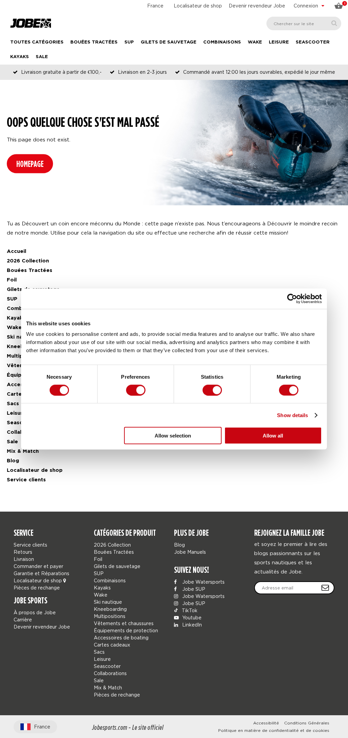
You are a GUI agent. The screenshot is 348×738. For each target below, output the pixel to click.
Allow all (273, 436)
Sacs (13, 403)
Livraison (24, 559)
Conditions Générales (306, 723)
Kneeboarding (110, 609)
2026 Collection (28, 261)
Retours (23, 551)
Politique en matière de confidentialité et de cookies (273, 730)
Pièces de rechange (37, 587)
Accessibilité (266, 723)
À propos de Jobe (35, 612)
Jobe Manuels (190, 551)
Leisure (279, 42)
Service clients (26, 480)
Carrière (23, 619)
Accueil (16, 251)
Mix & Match (23, 451)
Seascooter (313, 42)
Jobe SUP (193, 588)
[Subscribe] (325, 587)
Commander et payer (38, 566)
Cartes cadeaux (112, 644)
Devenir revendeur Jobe (257, 5)
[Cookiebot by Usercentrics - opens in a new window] (292, 298)
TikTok (188, 610)
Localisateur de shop (198, 5)
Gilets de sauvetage (168, 42)
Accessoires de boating (121, 637)
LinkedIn (191, 624)
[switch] (135, 389)
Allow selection (173, 436)
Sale (42, 57)
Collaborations (110, 673)
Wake (255, 42)
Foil (12, 280)
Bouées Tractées (94, 42)
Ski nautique (108, 601)
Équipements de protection (126, 630)
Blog (13, 461)
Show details (292, 415)
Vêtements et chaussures (124, 623)
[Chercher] (334, 23)
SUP (129, 42)
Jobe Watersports (203, 581)
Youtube (191, 617)
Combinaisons (222, 42)
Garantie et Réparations (41, 573)
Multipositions (109, 616)
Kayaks (19, 57)
